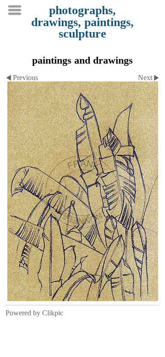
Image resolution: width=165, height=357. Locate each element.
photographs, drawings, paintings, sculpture (82, 22)
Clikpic (52, 313)
